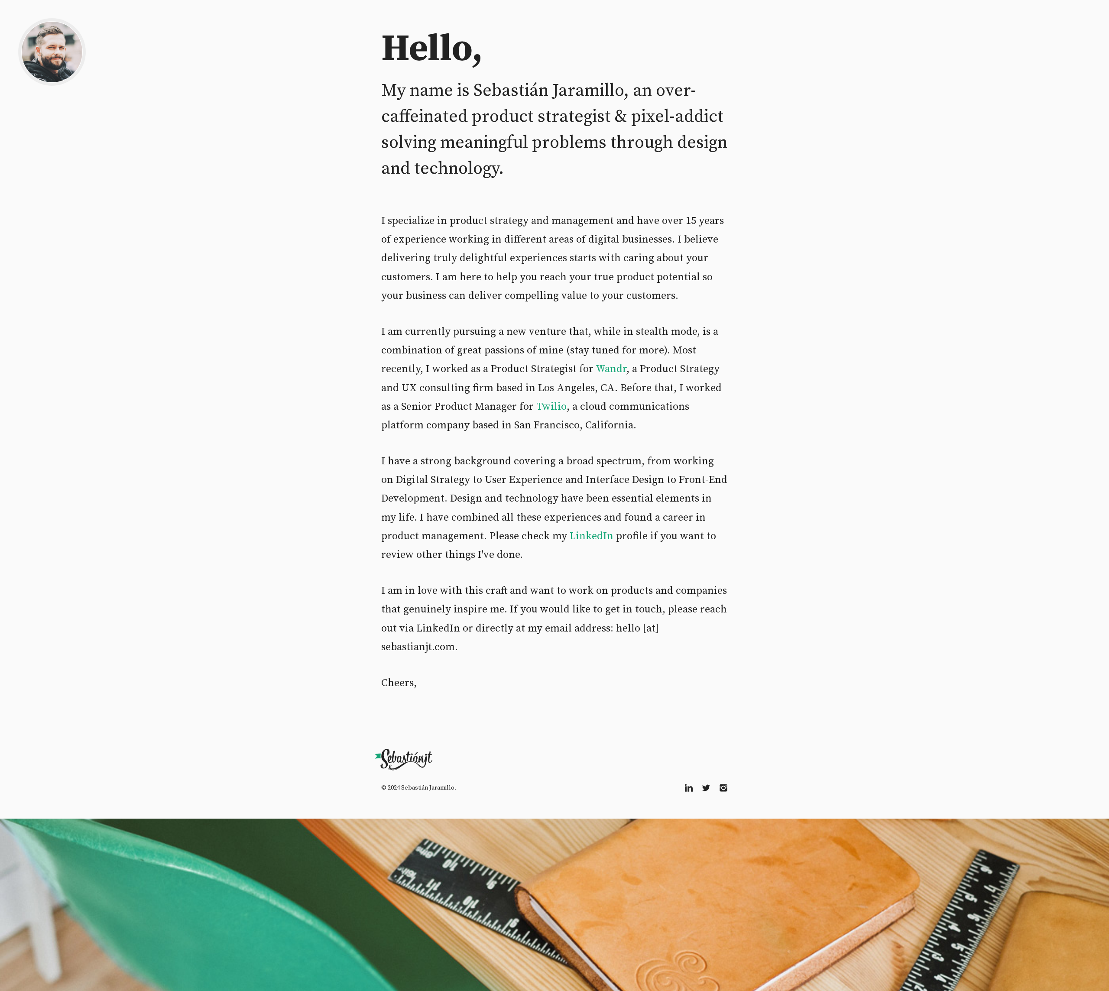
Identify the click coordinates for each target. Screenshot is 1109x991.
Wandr (611, 369)
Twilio (551, 406)
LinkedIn (591, 536)
